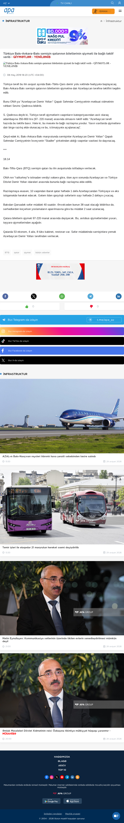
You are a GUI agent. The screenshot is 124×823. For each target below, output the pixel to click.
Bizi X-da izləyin (16, 360)
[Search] (112, 3)
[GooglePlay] (51, 801)
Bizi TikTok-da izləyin (18, 341)
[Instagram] (52, 777)
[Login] (119, 3)
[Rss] (77, 777)
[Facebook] (47, 777)
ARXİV (62, 765)
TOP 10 (62, 769)
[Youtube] (62, 777)
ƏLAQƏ (62, 761)
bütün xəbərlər (43, 252)
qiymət (27, 252)
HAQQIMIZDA (62, 756)
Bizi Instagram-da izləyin (20, 331)
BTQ (7, 252)
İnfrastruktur (114, 21)
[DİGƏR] (119, 11)
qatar (16, 252)
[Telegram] (67, 777)
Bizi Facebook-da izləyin (20, 350)
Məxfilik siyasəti (72, 814)
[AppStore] (72, 801)
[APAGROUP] (62, 793)
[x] (57, 777)
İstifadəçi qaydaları (53, 814)
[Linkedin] (72, 777)
